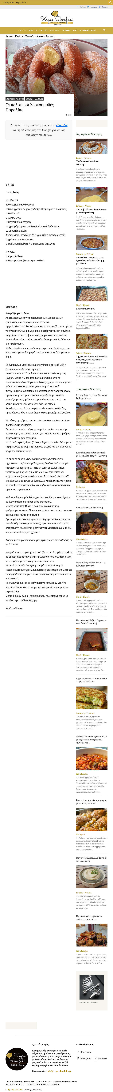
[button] (104, 30)
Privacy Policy (15, 1084)
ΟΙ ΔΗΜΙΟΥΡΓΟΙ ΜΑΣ (88, 30)
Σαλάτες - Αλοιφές (83, 206)
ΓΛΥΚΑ (30, 30)
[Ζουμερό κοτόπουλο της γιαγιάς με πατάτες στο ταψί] (91, 819)
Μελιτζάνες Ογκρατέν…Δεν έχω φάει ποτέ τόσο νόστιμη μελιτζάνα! (90, 260)
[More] (72, 627)
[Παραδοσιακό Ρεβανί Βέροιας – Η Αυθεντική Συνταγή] (91, 639)
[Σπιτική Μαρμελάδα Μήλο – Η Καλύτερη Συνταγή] (91, 581)
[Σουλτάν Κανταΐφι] (91, 293)
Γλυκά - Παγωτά (82, 305)
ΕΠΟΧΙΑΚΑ (66, 30)
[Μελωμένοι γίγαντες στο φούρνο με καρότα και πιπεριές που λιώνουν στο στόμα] (91, 758)
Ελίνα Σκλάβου (82, 539)
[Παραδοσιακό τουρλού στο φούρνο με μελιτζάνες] (91, 935)
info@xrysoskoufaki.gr (59, 1071)
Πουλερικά (80, 487)
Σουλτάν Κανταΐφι (85, 308)
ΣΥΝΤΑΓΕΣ (21, 30)
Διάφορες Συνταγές (34, 99)
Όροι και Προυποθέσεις (20, 1081)
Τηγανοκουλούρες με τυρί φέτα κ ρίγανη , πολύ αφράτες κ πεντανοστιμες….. (91, 359)
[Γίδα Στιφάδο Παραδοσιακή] (91, 523)
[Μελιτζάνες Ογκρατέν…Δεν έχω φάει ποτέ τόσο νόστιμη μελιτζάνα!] (91, 242)
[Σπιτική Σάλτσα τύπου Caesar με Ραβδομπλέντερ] (91, 194)
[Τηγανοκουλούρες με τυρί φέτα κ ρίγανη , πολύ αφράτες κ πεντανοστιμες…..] (91, 341)
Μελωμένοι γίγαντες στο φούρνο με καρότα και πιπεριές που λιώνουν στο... (91, 739)
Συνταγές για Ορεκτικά (85, 713)
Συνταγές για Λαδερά (84, 254)
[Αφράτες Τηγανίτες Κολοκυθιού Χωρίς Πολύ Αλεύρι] (91, 697)
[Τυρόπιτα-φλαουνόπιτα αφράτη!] (91, 146)
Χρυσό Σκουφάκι (15, 1089)
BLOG (75, 30)
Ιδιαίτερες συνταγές (15, 99)
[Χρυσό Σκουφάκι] (56, 18)
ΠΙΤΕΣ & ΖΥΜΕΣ (42, 30)
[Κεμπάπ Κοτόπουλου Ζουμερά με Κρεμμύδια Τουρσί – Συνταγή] (91, 471)
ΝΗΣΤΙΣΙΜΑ (54, 30)
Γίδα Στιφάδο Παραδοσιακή (89, 507)
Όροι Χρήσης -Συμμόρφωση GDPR (57, 1081)
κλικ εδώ (62, 125)
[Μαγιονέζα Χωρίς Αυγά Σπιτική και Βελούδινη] (91, 877)
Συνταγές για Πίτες (83, 157)
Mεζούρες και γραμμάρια (43, 1084)
